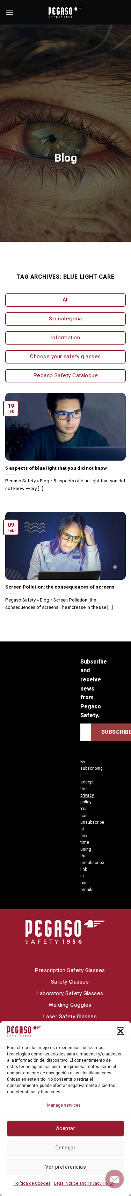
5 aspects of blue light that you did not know (56, 468)
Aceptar (65, 1128)
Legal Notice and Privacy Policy (84, 1183)
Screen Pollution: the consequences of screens (60, 587)
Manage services (64, 1105)
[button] (120, 1031)
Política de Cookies (32, 1183)
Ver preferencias (65, 1167)
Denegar (65, 1147)
